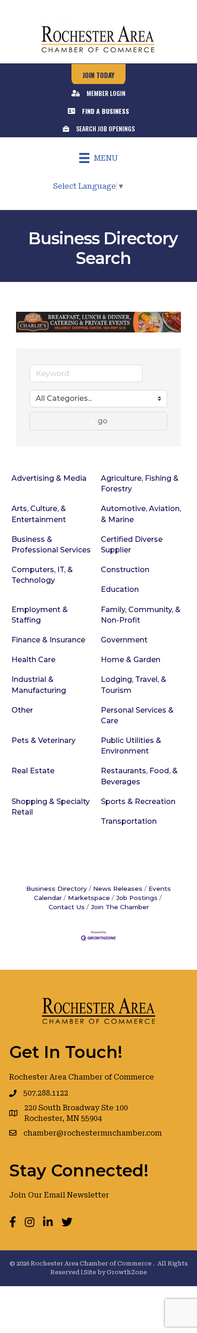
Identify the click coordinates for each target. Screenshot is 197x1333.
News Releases (117, 888)
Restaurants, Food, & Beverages (139, 776)
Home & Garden (130, 659)
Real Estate (33, 770)
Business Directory (56, 888)
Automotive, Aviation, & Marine (141, 513)
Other (22, 710)
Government (124, 640)
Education (120, 589)
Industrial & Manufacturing (38, 684)
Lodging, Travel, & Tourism (133, 684)
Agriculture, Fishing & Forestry (140, 483)
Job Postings (137, 897)
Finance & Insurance (48, 640)
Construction (125, 569)
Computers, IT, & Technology (42, 575)
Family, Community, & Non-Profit (141, 614)
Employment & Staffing (39, 614)
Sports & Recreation (138, 801)
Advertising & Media (49, 478)
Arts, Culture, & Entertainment (38, 513)
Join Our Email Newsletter (59, 1195)
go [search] (103, 420)
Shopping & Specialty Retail (50, 806)
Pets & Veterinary (43, 740)
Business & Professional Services (51, 544)
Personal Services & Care (137, 715)
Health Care (33, 659)
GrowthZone (127, 1272)
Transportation (129, 821)
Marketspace (89, 897)
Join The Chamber (120, 907)
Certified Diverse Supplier (132, 544)
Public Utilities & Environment (131, 745)
